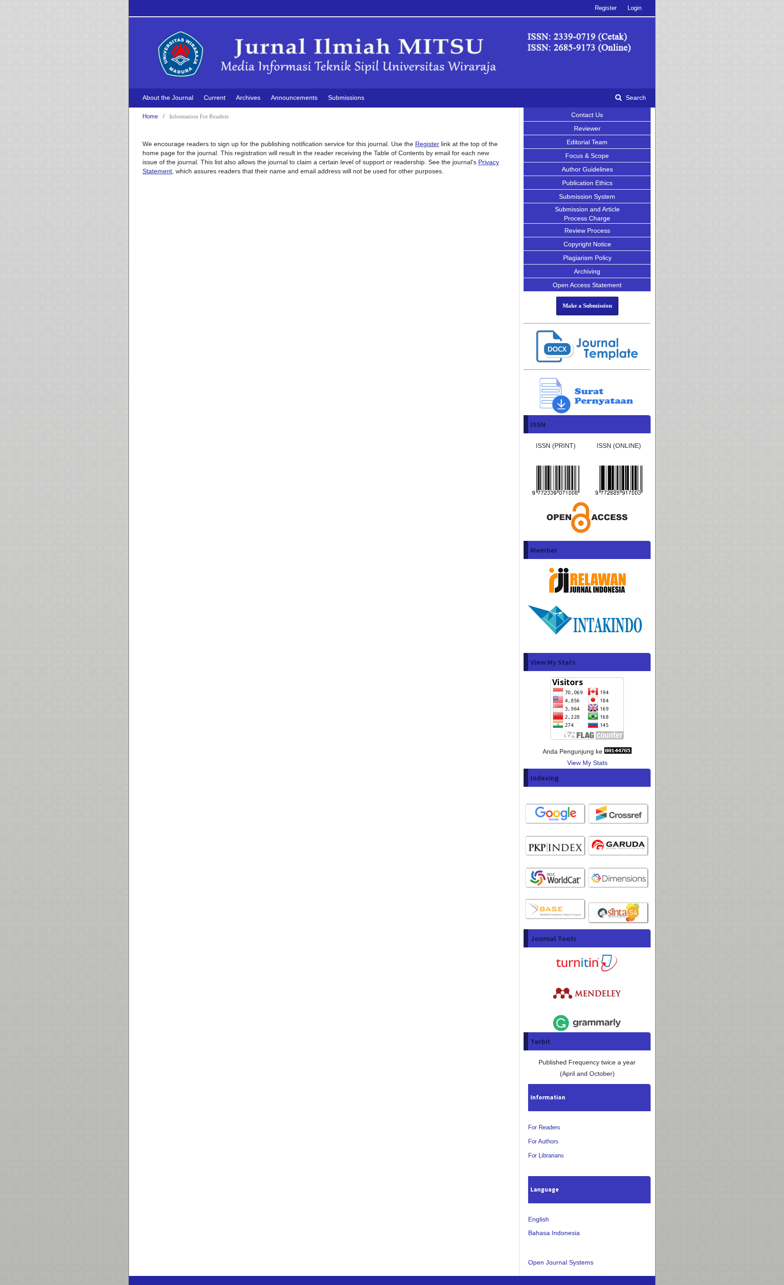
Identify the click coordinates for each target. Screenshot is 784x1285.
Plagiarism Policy (587, 257)
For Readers (544, 1127)
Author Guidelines (587, 169)
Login (634, 8)
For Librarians (546, 1155)
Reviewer (587, 128)
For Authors (543, 1141)
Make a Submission (587, 305)
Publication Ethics (587, 182)
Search (635, 97)
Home (150, 116)
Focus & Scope (587, 155)
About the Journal (167, 97)
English (538, 1219)
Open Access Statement (587, 285)
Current (214, 97)
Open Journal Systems (560, 1262)
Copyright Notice (587, 244)
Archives (248, 97)
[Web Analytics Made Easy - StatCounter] (618, 751)
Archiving (587, 271)
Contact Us (587, 114)
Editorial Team (587, 142)
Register (606, 8)
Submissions (346, 97)
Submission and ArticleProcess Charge (587, 214)
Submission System (587, 196)
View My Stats (587, 762)
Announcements (294, 97)
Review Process (587, 230)
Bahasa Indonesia (554, 1232)
